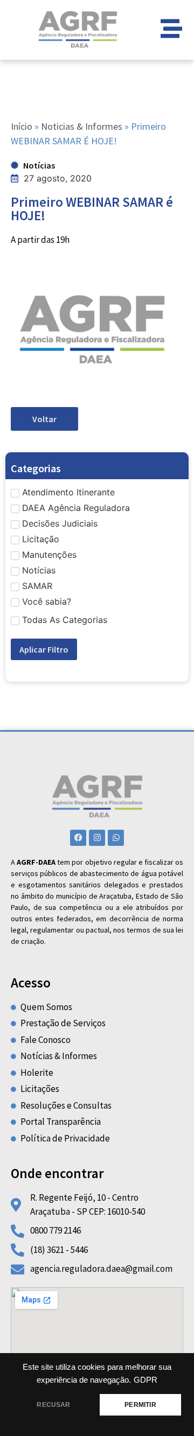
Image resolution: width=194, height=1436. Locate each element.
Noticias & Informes (81, 126)
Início (21, 126)
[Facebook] (78, 838)
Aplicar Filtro (43, 649)
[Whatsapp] (116, 838)
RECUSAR (53, 1405)
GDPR (145, 1380)
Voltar (44, 419)
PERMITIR (140, 1405)
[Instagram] (97, 838)
